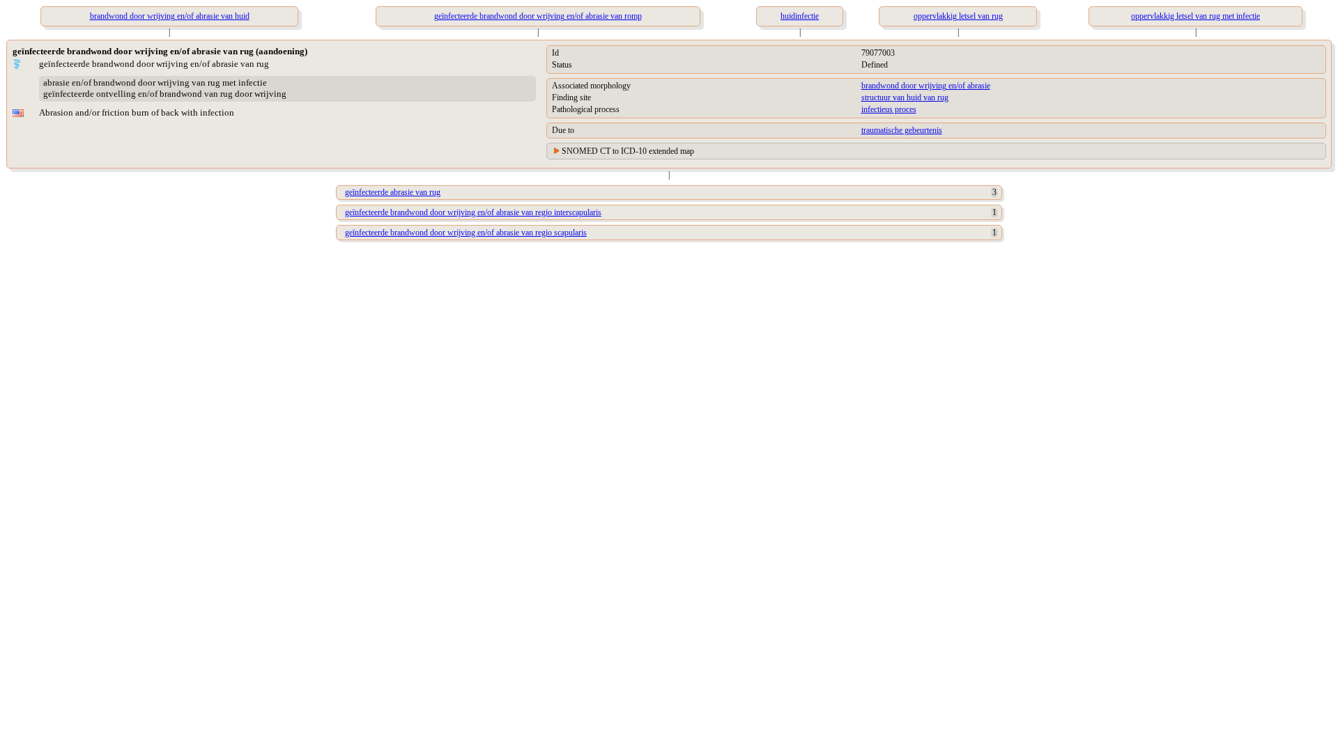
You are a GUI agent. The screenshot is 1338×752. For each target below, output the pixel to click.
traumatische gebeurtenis (901, 130)
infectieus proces (888, 109)
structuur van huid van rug (904, 97)
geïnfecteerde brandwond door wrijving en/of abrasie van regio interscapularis (473, 212)
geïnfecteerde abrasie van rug (392, 192)
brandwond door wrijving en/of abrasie (925, 86)
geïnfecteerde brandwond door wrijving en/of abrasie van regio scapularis (466, 232)
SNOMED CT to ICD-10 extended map (628, 151)
